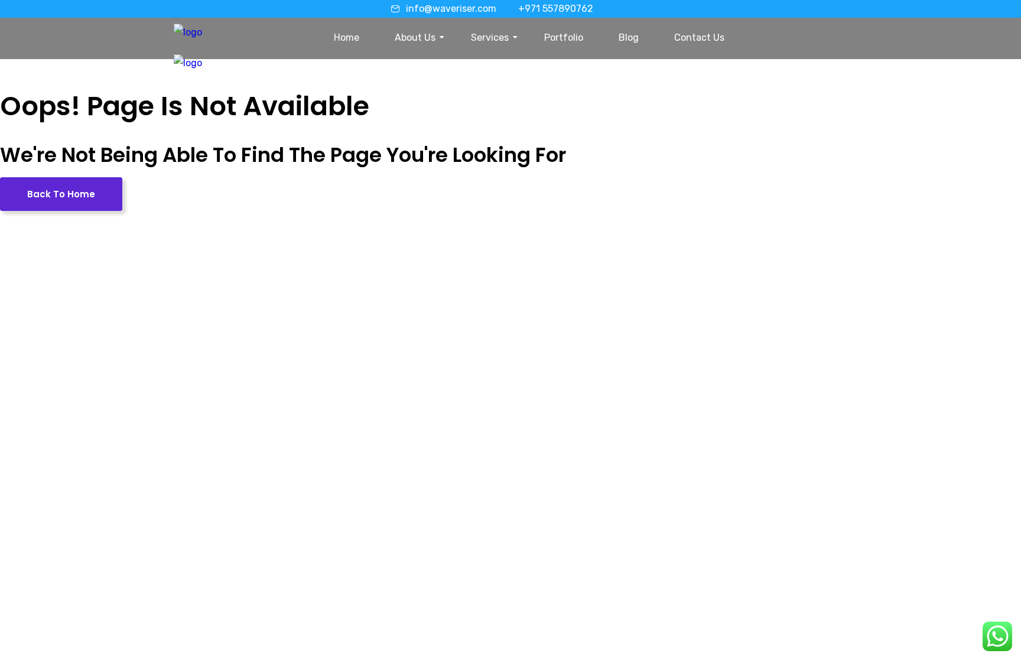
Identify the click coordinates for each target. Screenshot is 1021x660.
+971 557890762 (555, 8)
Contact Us (699, 37)
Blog (629, 37)
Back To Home (61, 194)
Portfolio (563, 37)
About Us (415, 37)
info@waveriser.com (451, 8)
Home (346, 37)
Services (490, 37)
